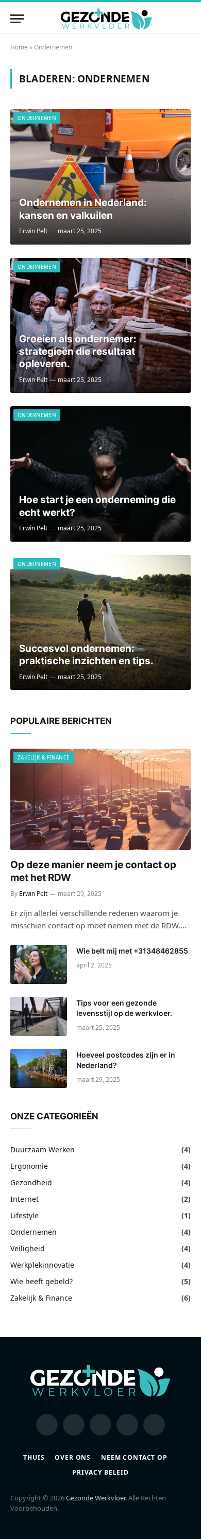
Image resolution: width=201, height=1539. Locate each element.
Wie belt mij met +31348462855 (132, 950)
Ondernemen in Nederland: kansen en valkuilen (83, 209)
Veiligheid (27, 1248)
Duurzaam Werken (42, 1149)
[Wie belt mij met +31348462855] (38, 964)
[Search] (186, 18)
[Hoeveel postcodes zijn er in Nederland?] (38, 1068)
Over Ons (73, 1457)
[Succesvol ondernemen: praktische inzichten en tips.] (100, 622)
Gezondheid (31, 1182)
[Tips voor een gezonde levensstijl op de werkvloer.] (38, 1016)
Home (19, 47)
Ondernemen (37, 118)
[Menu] (17, 18)
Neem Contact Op (134, 1457)
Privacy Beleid (100, 1472)
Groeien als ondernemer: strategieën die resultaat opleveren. (78, 351)
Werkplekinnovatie (42, 1265)
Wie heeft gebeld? (41, 1281)
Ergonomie (29, 1166)
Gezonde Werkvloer (95, 1497)
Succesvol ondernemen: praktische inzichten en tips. (86, 655)
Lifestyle (24, 1215)
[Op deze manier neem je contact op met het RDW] (100, 799)
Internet (24, 1199)
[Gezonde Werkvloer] (106, 19)
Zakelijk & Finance (44, 757)
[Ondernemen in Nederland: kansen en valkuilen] (100, 177)
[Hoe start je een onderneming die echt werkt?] (100, 474)
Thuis (33, 1457)
